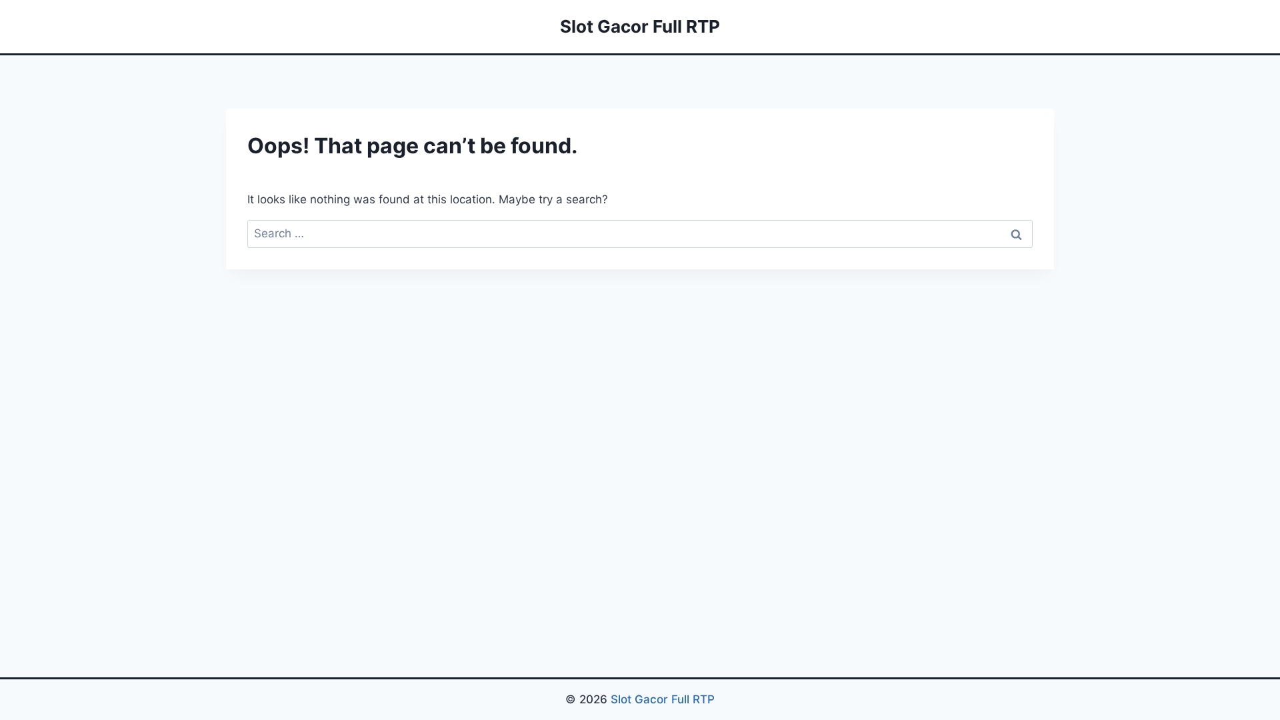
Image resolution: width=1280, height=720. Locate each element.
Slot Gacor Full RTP (663, 699)
